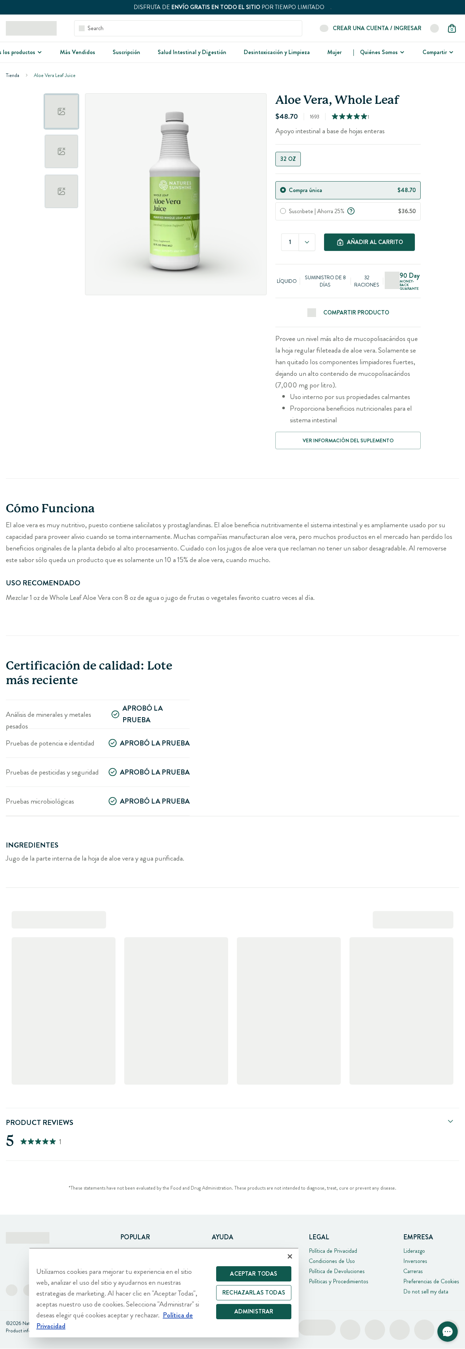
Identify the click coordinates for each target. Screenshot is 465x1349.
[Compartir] (450, 52)
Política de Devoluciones (337, 1271)
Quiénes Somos (379, 52)
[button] (447, 1331)
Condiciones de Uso (332, 1261)
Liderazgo (414, 1251)
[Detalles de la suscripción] (351, 210)
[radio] (283, 190)
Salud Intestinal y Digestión (192, 52)
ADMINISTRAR (254, 1311)
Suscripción (126, 52)
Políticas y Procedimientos (338, 1281)
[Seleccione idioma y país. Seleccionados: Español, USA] (434, 28)
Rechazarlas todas (253, 1292)
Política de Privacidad (333, 1251)
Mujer (334, 52)
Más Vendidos (77, 52)
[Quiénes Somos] (401, 52)
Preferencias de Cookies (431, 1281)
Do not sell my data (425, 1291)
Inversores (415, 1261)
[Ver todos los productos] (39, 52)
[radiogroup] (348, 159)
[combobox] (307, 242)
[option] (61, 111)
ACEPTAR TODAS (253, 1273)
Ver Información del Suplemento (348, 440)
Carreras (413, 1271)
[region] (164, 1292)
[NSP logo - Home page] (31, 28)
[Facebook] (11, 1290)
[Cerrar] (290, 1256)
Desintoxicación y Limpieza (277, 52)
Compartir (434, 52)
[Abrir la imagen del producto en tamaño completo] (176, 194)
